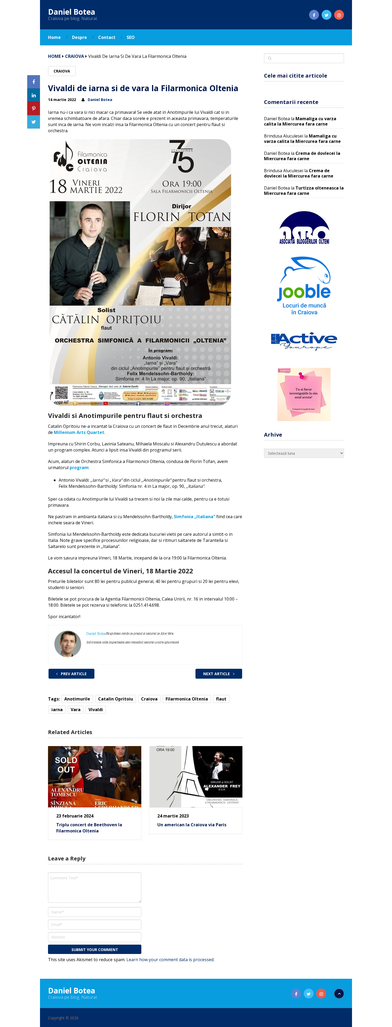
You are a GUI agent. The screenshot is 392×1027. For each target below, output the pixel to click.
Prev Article (73, 673)
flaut (221, 699)
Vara (76, 709)
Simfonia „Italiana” (194, 516)
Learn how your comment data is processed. (170, 959)
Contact (106, 37)
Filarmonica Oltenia (187, 699)
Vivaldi (96, 709)
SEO (131, 37)
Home (54, 37)
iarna (57, 709)
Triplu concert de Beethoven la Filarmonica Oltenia (89, 827)
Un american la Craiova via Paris (191, 825)
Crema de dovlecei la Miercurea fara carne (302, 156)
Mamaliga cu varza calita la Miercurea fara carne (300, 121)
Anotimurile (77, 699)
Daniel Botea (71, 11)
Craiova (74, 56)
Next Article (217, 673)
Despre (79, 37)
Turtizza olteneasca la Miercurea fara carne (304, 190)
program (79, 467)
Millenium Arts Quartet (79, 432)
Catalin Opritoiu (115, 699)
